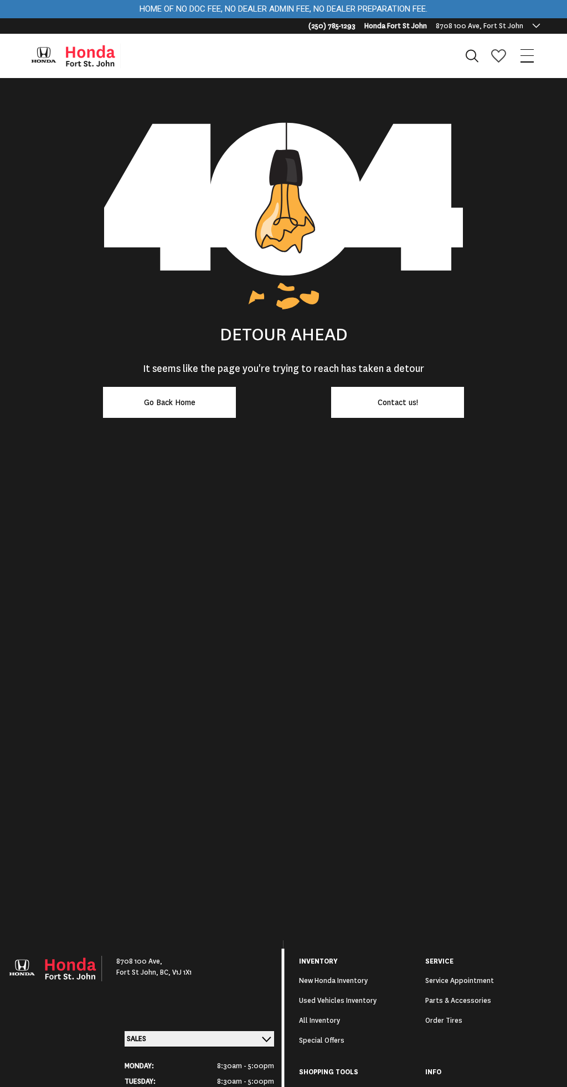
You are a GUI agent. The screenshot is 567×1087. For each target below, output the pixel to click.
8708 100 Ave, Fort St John (479, 26)
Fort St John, (138, 972)
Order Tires (443, 1020)
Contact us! (398, 402)
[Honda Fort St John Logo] (81, 56)
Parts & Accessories (458, 1000)
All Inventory (319, 1020)
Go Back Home (169, 402)
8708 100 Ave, (139, 961)
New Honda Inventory (333, 980)
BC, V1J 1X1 (176, 972)
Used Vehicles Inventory (338, 1000)
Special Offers (321, 1040)
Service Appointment (459, 980)
